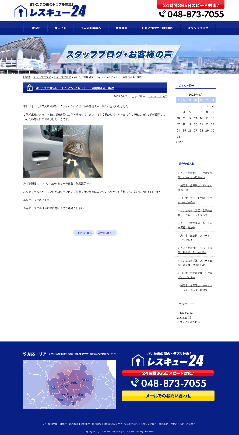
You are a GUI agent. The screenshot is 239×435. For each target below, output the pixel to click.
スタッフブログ (42, 77)
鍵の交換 (52, 423)
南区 (73, 403)
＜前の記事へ (83, 232)
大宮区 (64, 386)
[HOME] (35, 28)
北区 (63, 379)
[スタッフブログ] (198, 28)
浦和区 (71, 397)
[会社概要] (121, 28)
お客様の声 (183, 313)
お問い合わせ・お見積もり (184, 423)
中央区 (65, 394)
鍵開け (63, 423)
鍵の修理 (73, 423)
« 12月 (179, 142)
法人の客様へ (131, 423)
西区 (54, 387)
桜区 (60, 399)
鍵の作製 (85, 423)
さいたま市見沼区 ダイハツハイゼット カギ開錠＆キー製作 (75, 88)
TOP (43, 423)
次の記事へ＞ (106, 232)
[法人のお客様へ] (90, 28)
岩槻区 (85, 379)
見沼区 (74, 382)
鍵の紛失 (96, 423)
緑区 (81, 394)
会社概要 (163, 423)
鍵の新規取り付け (113, 423)
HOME (26, 77)
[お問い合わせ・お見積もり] (157, 28)
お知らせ (182, 317)
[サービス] (60, 28)
